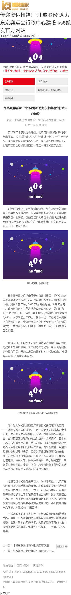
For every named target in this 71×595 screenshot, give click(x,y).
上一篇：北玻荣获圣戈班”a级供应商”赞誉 (26, 545)
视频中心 (9, 89)
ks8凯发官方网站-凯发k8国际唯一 (19, 35)
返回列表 (62, 546)
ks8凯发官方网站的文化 (49, 89)
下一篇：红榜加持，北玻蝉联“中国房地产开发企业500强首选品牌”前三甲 (29, 550)
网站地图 (5, 593)
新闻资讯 (49, 67)
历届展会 (9, 98)
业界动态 (42, 81)
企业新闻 (62, 67)
